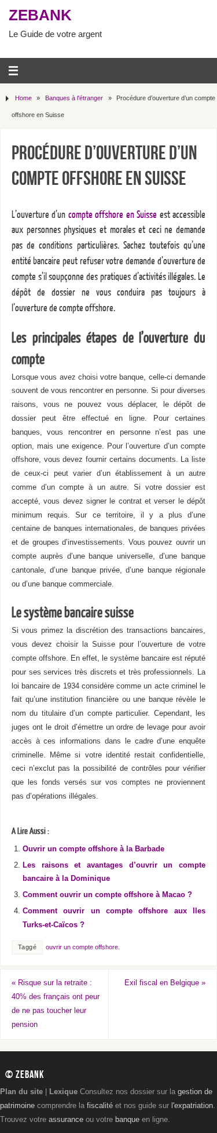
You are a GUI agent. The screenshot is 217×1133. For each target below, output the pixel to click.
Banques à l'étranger (74, 97)
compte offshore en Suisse (112, 214)
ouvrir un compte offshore (82, 946)
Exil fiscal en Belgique (164, 983)
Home (23, 97)
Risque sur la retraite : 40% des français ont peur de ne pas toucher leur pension (56, 1003)
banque (127, 1120)
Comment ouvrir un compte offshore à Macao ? (107, 895)
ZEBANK (40, 15)
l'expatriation (192, 1106)
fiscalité (100, 1106)
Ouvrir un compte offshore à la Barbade (93, 849)
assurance (66, 1120)
